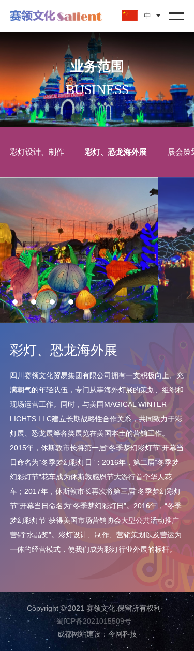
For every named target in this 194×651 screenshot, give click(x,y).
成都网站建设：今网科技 (97, 634)
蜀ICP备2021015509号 (93, 621)
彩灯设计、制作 (37, 151)
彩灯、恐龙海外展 (116, 151)
